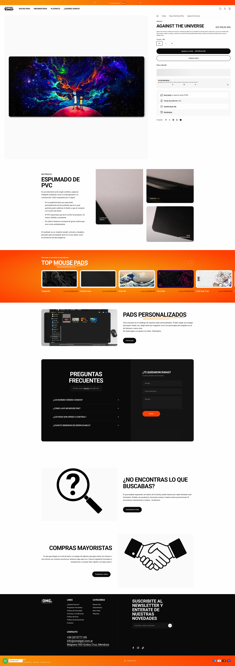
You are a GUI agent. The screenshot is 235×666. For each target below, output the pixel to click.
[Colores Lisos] (98, 279)
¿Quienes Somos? (73, 604)
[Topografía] (59, 279)
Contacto (70, 623)
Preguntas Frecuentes (74, 607)
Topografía (45, 291)
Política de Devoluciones (75, 620)
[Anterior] (95, 2)
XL (172, 43)
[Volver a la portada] (157, 16)
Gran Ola (122, 291)
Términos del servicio (28, 662)
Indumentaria (97, 607)
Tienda (164, 16)
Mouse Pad (97, 604)
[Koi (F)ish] (175, 279)
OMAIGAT (159, 21)
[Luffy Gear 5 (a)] (214, 279)
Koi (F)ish (161, 291)
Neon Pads (96, 611)
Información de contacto (45, 662)
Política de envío (36, 662)
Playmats (96, 614)
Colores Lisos (85, 291)
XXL (159, 43)
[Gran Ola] (137, 279)
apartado (86, 388)
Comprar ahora (194, 58)
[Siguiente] (140, 2)
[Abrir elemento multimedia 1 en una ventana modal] (76, 87)
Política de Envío (72, 617)
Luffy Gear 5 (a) (202, 291)
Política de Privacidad (74, 611)
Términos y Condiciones (75, 614)
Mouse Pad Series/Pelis (176, 16)
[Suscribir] (170, 625)
